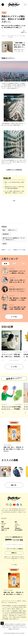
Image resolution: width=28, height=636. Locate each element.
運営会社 (19, 600)
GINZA (23, 624)
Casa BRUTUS (18, 624)
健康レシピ (4, 530)
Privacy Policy (15, 629)
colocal (17, 625)
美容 (16, 521)
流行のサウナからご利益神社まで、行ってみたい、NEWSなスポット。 (13, 238)
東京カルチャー (12, 230)
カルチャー (17, 525)
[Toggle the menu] (2, 4)
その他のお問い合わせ (12, 602)
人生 (16, 526)
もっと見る (14, 316)
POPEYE (12, 624)
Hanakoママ (22, 625)
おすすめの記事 (5, 528)
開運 (2, 526)
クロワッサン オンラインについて (8, 600)
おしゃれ (3, 523)
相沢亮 (4, 243)
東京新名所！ (6, 234)
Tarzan (13, 625)
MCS (15, 627)
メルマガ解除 (14, 564)
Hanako (3, 625)
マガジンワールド (20, 627)
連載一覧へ (14, 485)
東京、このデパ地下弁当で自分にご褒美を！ (14, 183)
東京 (3, 230)
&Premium (8, 625)
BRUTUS (7, 624)
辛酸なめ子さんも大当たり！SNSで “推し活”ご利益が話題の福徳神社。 (14, 187)
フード (3, 525)
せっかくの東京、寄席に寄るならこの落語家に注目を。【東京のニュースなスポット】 (14, 192)
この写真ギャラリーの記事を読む (14, 169)
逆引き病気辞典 (18, 530)
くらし (4, 12)
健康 (2, 521)
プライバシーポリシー (19, 556)
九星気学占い (18, 528)
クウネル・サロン (5, 627)
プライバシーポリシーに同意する (15, 548)
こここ (11, 627)
